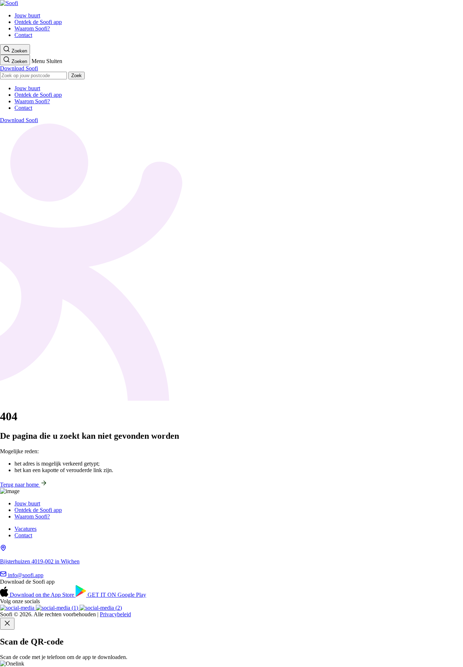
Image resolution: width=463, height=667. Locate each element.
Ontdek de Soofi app (38, 22)
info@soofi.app (25, 575)
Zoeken (18, 51)
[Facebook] (101, 608)
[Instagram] (18, 608)
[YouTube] (58, 608)
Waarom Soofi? (32, 28)
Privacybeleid (115, 614)
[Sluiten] (7, 624)
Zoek (76, 75)
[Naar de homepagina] (9, 3)
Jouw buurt (27, 15)
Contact (23, 35)
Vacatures (25, 529)
